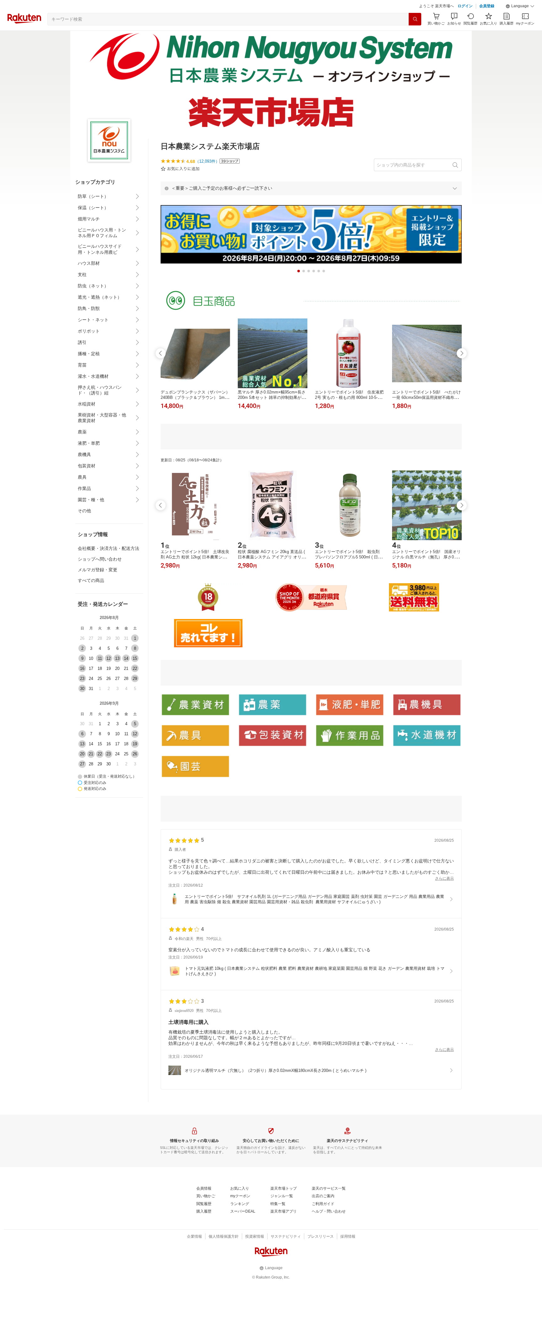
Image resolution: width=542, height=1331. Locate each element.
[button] (520, 6)
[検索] (415, 19)
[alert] (311, 188)
